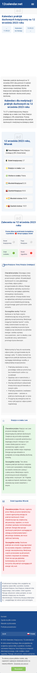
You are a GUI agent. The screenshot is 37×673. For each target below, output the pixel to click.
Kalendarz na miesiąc (18, 29)
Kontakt (4, 617)
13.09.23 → (30, 29)
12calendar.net (12, 4)
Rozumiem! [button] (18, 669)
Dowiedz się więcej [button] (21, 664)
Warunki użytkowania (8, 623)
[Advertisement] (18, 54)
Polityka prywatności (8, 627)
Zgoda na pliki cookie (8, 620)
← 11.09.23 (6, 29)
